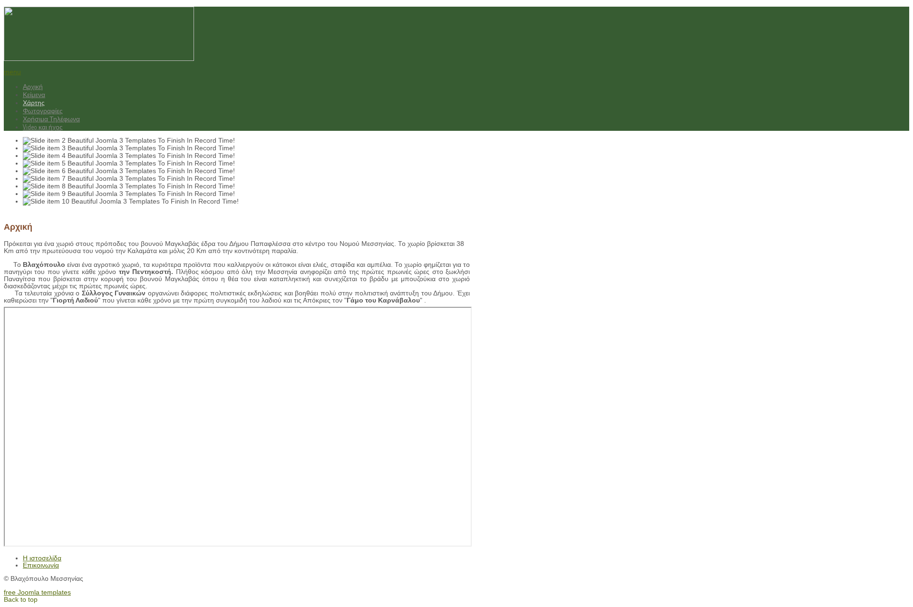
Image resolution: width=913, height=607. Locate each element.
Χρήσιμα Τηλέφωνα (51, 119)
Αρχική (33, 86)
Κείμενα (34, 94)
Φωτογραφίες (43, 111)
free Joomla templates (37, 592)
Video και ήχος (43, 127)
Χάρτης (34, 102)
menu (12, 72)
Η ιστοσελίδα (42, 558)
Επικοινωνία (41, 565)
